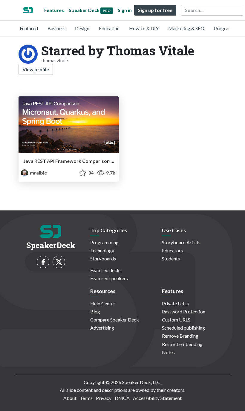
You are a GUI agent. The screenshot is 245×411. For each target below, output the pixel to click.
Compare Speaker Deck (114, 319)
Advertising (102, 327)
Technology (102, 250)
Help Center (102, 303)
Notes (168, 352)
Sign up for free (155, 10)
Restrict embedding (182, 344)
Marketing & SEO (186, 28)
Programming (228, 28)
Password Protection (183, 311)
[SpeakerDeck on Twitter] (59, 262)
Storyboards (103, 258)
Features (54, 10)
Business (56, 28)
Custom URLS (176, 319)
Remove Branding (180, 336)
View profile (35, 69)
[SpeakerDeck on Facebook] (43, 262)
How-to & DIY (144, 28)
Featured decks (106, 270)
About (69, 398)
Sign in (125, 10)
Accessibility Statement (157, 398)
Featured (29, 28)
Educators (172, 250)
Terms (86, 398)
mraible (38, 172)
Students (171, 258)
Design (82, 28)
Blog (95, 311)
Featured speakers (109, 278)
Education (109, 28)
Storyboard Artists (181, 242)
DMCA (122, 398)
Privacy (103, 398)
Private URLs (175, 303)
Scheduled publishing (183, 327)
